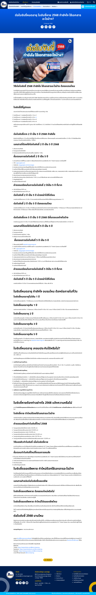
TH (88, 2)
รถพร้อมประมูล (77, 578)
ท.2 (36, 117)
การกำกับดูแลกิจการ (26, 6)
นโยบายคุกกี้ (78, 593)
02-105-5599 (19, 574)
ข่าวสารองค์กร (37, 6)
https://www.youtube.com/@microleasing (30, 551)
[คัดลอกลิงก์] (53, 26)
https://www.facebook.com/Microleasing (31, 549)
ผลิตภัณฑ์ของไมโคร (14, 2)
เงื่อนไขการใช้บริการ (56, 593)
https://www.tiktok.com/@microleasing (28, 547)
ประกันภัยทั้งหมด (78, 582)
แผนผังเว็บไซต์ (86, 593)
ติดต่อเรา (54, 6)
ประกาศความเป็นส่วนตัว (68, 593)
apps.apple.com (20, 163)
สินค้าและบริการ (77, 572)
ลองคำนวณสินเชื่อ (63, 2)
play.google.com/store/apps (26, 165)
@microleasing (30, 553)
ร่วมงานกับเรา (46, 6)
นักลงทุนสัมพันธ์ (36, 2)
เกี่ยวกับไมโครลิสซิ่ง (14, 6)
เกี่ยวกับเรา (25, 2)
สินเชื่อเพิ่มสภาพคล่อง (79, 576)
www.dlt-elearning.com (29, 244)
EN (90, 2)
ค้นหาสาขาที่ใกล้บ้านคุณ (72, 540)
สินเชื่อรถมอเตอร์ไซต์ (78, 580)
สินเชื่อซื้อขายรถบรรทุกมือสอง (24, 538)
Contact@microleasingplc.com (24, 576)
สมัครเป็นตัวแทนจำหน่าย (78, 2)
